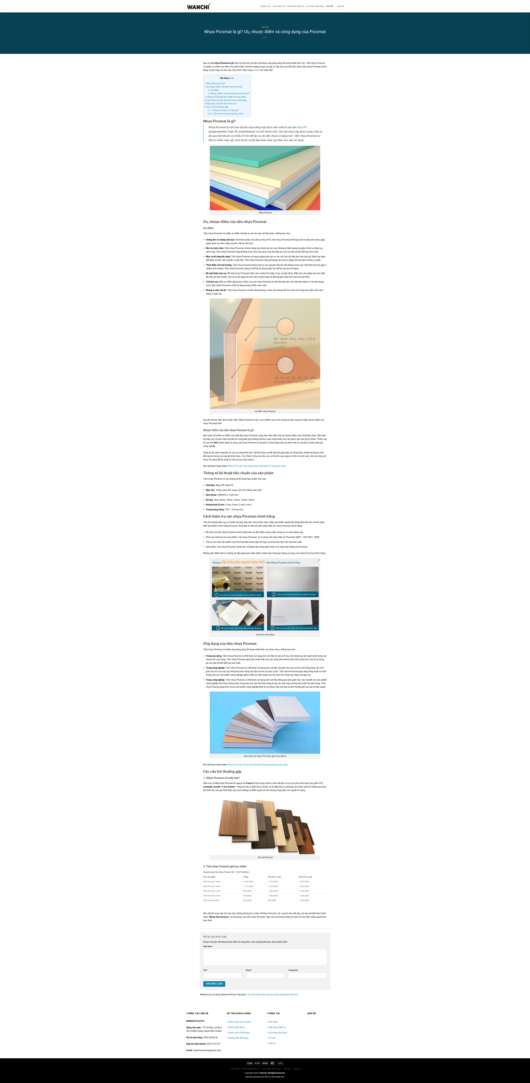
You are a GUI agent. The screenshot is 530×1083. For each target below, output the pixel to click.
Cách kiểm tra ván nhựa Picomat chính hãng (226, 100)
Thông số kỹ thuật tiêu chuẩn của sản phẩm (225, 97)
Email (249, 970)
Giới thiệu (273, 1022)
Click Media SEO (278, 1077)
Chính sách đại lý (236, 1027)
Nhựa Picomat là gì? (215, 83)
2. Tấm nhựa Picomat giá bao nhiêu (226, 113)
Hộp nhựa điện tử (295, 6)
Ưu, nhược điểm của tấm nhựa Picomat (223, 87)
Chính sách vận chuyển (239, 1022)
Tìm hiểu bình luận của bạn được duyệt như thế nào (272, 994)
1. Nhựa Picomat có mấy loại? (223, 110)
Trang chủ (265, 6)
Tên (205, 970)
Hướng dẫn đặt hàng (238, 1038)
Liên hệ (340, 6)
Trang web (293, 970)
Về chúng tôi (279, 6)
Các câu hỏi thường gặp (216, 107)
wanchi (256, 70)
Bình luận (208, 946)
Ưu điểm (213, 90)
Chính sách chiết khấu (239, 1032)
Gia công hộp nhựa (315, 6)
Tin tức (329, 6)
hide (231, 78)
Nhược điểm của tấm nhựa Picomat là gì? (228, 93)
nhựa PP (301, 127)
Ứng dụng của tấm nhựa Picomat (220, 103)
